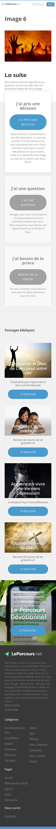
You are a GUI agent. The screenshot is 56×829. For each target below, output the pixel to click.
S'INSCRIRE (28, 630)
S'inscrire (28, 394)
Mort (32, 733)
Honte (32, 727)
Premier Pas (11, 799)
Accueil (9, 777)
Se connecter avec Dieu (15, 730)
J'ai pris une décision (28, 122)
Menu (50, 4)
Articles (9, 788)
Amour (33, 761)
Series (8, 794)
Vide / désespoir (38, 744)
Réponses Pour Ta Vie (16, 783)
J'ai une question (28, 202)
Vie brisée (10, 760)
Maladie (34, 738)
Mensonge (10, 754)
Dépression (11, 749)
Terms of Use (11, 709)
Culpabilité (35, 750)
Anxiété (9, 743)
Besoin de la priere (28, 277)
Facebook (10, 816)
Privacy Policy (12, 705)
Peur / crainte (37, 755)
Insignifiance (12, 738)
